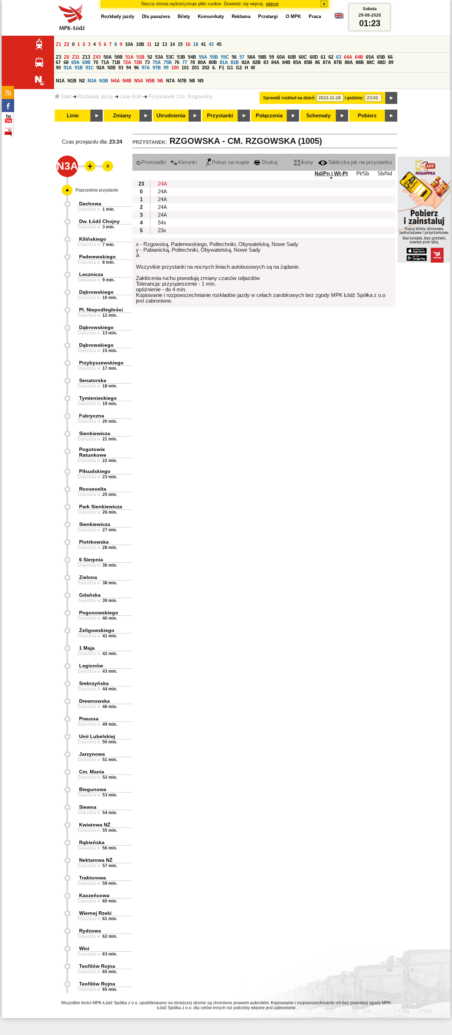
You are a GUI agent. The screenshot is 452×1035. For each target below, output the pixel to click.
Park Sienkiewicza (100, 506)
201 (195, 67)
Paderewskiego (97, 256)
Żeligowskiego (96, 630)
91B (79, 67)
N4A (115, 80)
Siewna (87, 807)
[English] (339, 17)
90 (58, 67)
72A (127, 62)
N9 (200, 80)
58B (262, 57)
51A (129, 57)
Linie (73, 115)
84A (275, 62)
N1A (60, 80)
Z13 (86, 57)
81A (224, 62)
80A (202, 62)
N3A (92, 80)
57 (241, 57)
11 (149, 44)
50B (118, 57)
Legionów (91, 665)
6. (214, 67)
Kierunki (187, 162)
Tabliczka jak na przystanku (360, 162)
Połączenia (269, 115)
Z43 (97, 57)
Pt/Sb (362, 173)
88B (360, 62)
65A (370, 57)
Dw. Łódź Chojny (99, 221)
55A (203, 57)
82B (256, 62)
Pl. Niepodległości (101, 309)
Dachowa (90, 203)
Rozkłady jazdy (95, 96)
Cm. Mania (91, 771)
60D (314, 57)
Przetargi (268, 16)
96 (136, 67)
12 (156, 44)
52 (149, 57)
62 (330, 57)
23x (162, 230)
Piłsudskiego (95, 471)
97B (157, 67)
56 (234, 57)
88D (381, 62)
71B (116, 62)
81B (235, 62)
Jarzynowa (92, 754)
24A (162, 184)
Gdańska (90, 595)
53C (170, 57)
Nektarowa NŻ (96, 860)
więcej (272, 3)
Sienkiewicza (94, 433)
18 (195, 44)
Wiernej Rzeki (95, 913)
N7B (182, 80)
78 (192, 62)
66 (390, 57)
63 (338, 57)
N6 (160, 80)
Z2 (66, 44)
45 (218, 44)
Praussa (89, 718)
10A (129, 44)
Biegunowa (92, 789)
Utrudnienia (170, 115)
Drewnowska (94, 701)
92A (100, 67)
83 (265, 62)
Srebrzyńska (94, 683)
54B (192, 57)
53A (159, 57)
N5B (150, 80)
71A (105, 62)
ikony (307, 162)
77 (184, 62)
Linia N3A (131, 96)
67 (58, 62)
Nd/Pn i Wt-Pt (331, 173)
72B (138, 62)
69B (86, 62)
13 (164, 44)
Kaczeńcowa (94, 895)
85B (308, 62)
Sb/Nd (384, 173)
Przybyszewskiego (101, 363)
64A (348, 57)
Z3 (58, 57)
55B (214, 57)
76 (176, 62)
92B (111, 67)
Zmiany (122, 115)
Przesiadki (153, 162)
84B (286, 62)
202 (205, 67)
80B (213, 62)
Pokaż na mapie (230, 162)
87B (338, 62)
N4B (127, 80)
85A (297, 62)
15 (180, 44)
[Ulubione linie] (88, 166)
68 (66, 62)
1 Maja (87, 648)
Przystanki (220, 115)
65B (381, 57)
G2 (239, 67)
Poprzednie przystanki (97, 190)
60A (281, 57)
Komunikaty (211, 16)
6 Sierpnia (91, 559)
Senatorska (92, 380)
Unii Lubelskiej (97, 736)
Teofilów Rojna (97, 966)
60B (292, 57)
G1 (230, 67)
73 (147, 62)
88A (349, 62)
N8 (192, 80)
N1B (71, 80)
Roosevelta (92, 489)
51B (140, 57)
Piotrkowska (94, 542)
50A (107, 57)
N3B (103, 80)
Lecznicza (91, 274)
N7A (170, 80)
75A (157, 62)
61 (323, 57)
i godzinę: (354, 97)
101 (185, 67)
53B (181, 57)
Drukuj (269, 162)
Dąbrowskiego (96, 292)
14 (172, 44)
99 (165, 67)
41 (203, 44)
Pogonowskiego (98, 612)
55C (225, 57)
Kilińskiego (92, 239)
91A (68, 67)
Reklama (241, 16)
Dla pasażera (156, 16)
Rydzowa (90, 931)
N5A (138, 80)
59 (271, 57)
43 (211, 44)
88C (371, 62)
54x (162, 223)
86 (317, 62)
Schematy (318, 115)
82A (246, 62)
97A (146, 67)
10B (140, 44)
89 (390, 62)
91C (89, 67)
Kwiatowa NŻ (95, 825)
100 (175, 67)
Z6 (66, 57)
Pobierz (367, 115)
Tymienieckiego (98, 398)
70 (95, 62)
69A (75, 62)
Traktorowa (92, 878)
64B (359, 57)
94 (128, 67)
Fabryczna (91, 416)
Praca (315, 16)
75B (167, 62)
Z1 (58, 44)
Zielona (88, 577)
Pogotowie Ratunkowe (92, 452)
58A (251, 57)
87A (327, 62)
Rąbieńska (92, 842)
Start (65, 96)
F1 (221, 67)
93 (120, 67)
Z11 (75, 57)
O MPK (293, 16)
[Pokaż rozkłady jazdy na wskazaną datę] (391, 98)
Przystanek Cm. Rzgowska (180, 96)
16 (187, 44)
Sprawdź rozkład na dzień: (289, 97)
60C (303, 57)
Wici (84, 948)
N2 (82, 80)
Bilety (184, 16)
